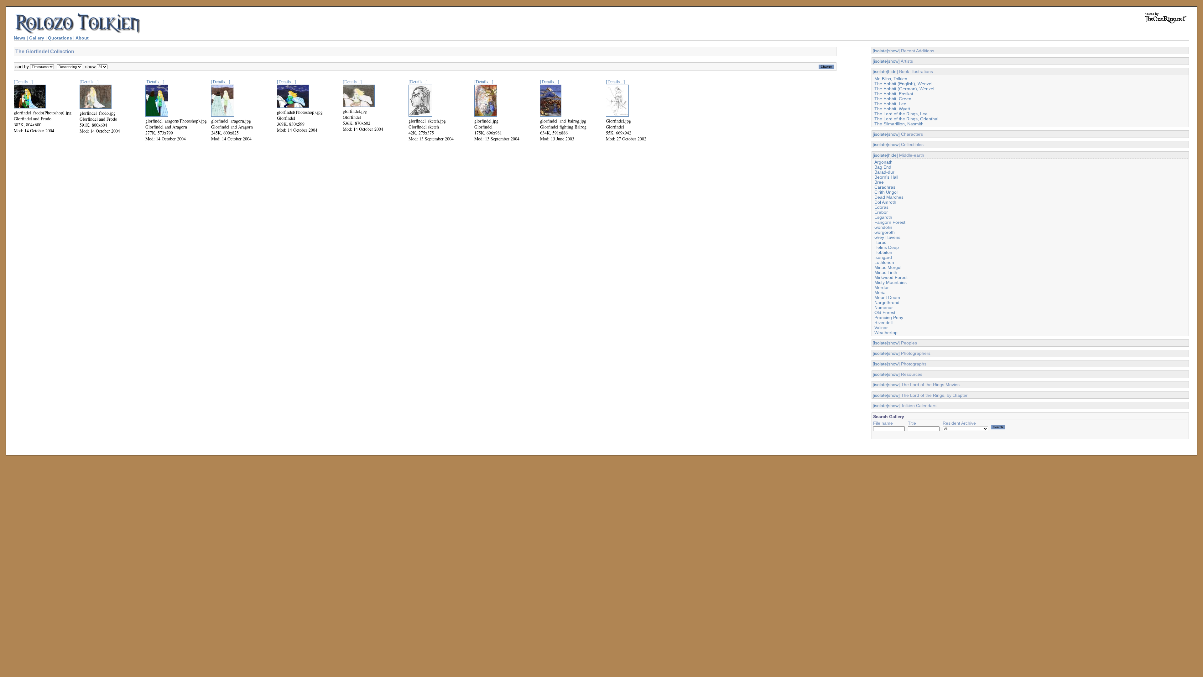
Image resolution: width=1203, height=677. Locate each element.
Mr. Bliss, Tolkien (890, 78)
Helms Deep (886, 247)
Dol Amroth (885, 202)
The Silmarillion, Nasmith (899, 123)
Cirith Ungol (886, 192)
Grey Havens (887, 237)
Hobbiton (883, 252)
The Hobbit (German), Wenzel (904, 88)
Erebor (881, 212)
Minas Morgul (887, 267)
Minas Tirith (885, 272)
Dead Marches (889, 197)
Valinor (881, 327)
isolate (880, 50)
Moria (880, 292)
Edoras (881, 207)
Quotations (60, 37)
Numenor (883, 307)
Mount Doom (887, 297)
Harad (880, 242)
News (19, 37)
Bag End (882, 167)
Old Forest (884, 312)
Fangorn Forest (889, 222)
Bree (879, 182)
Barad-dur (884, 172)
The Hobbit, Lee (890, 103)
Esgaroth (883, 217)
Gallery (36, 37)
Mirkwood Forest (891, 277)
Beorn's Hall (886, 177)
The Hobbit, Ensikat (893, 93)
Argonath (883, 162)
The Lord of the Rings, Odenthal (906, 118)
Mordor (881, 287)
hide (892, 71)
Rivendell (883, 322)
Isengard (883, 257)
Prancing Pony (888, 317)
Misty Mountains (890, 282)
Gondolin (883, 227)
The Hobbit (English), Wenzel (903, 83)
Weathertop (886, 332)
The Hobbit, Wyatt (892, 108)
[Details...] (23, 82)
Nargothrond (886, 302)
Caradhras (884, 187)
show (893, 50)
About (82, 37)
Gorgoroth (884, 232)
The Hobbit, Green (892, 98)
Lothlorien (884, 262)
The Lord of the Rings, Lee (901, 113)
